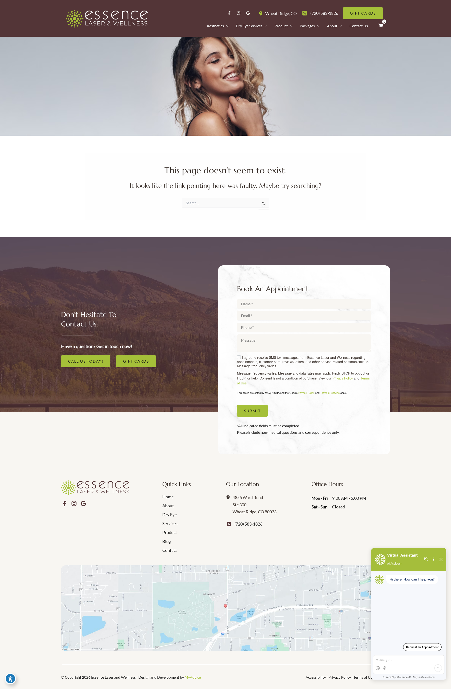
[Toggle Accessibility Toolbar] (10, 678)
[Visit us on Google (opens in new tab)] (248, 13)
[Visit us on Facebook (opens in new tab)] (229, 13)
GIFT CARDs (136, 361)
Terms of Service (330, 393)
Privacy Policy (342, 378)
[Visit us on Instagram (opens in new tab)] (238, 13)
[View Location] (262, 13)
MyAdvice (193, 677)
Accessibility (316, 677)
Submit (252, 410)
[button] (226, 25)
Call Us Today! (85, 361)
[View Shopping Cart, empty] (380, 25)
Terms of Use (364, 677)
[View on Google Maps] (225, 608)
